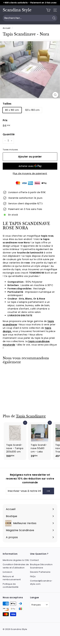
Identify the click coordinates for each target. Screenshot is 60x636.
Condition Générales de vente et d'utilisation (16, 566)
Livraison (7, 571)
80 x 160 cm (12, 110)
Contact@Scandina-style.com (41, 582)
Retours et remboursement (12, 578)
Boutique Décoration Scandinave (41, 566)
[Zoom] (55, 95)
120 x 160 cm (32, 110)
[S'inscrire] (48, 491)
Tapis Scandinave (31, 416)
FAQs (33, 576)
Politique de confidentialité (10, 585)
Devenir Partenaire (40, 571)
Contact (34, 560)
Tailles (7, 103)
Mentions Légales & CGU (16, 560)
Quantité (9, 134)
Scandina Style (17, 10)
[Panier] (48, 10)
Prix (5, 120)
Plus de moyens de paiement (30, 173)
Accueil (6, 28)
